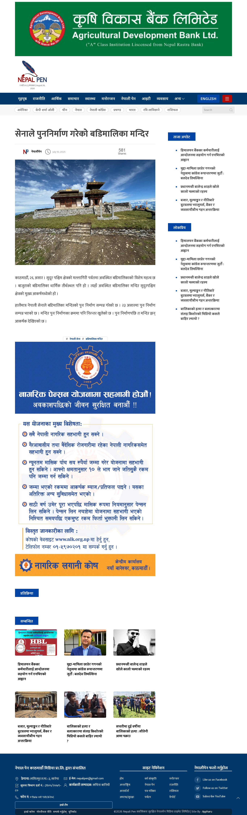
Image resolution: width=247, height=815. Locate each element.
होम (122, 778)
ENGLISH (208, 98)
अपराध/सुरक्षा (127, 797)
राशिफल (172, 110)
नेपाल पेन (150, 784)
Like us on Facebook (215, 779)
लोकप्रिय (179, 228)
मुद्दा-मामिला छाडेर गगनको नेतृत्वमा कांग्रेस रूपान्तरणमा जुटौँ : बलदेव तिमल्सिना (85, 669)
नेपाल (78, 110)
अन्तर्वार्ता (124, 791)
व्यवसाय (162, 98)
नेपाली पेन (128, 98)
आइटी (146, 98)
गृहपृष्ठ (22, 98)
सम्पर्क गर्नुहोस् (60, 811)
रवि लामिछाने (151, 110)
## (84, 339)
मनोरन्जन (108, 98)
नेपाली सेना (75, 339)
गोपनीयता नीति (44, 811)
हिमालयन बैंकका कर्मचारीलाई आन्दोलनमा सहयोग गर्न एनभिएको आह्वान (33, 671)
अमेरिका (22, 110)
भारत (132, 110)
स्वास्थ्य (90, 98)
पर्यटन (148, 797)
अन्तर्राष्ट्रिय (125, 784)
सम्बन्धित (26, 621)
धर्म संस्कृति (150, 778)
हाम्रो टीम (64, 805)
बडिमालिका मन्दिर (94, 339)
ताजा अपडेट (181, 137)
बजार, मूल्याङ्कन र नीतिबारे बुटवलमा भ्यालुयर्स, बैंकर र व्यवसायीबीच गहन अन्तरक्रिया (35, 734)
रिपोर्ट (172, 797)
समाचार (73, 98)
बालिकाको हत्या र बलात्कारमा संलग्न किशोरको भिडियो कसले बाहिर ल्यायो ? (85, 734)
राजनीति (39, 98)
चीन (64, 110)
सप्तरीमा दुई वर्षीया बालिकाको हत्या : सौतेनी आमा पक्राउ (132, 731)
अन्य (177, 98)
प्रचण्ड (117, 110)
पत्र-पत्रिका (150, 791)
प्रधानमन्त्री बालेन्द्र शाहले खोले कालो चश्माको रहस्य (133, 666)
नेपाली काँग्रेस (98, 110)
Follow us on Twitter (215, 788)
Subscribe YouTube (214, 796)
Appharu (207, 811)
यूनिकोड (72, 811)
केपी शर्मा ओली (45, 110)
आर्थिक (56, 98)
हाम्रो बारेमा (29, 811)
